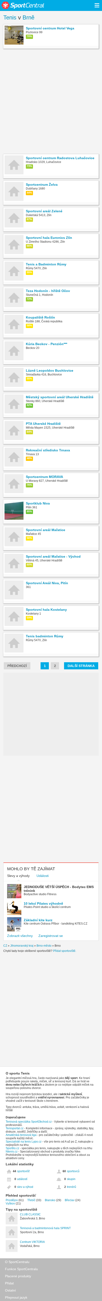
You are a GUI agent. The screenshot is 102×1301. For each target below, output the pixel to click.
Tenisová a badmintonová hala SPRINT (45, 1228)
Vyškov (10, 1203)
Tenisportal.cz (14, 1128)
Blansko (50, 1200)
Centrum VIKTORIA (32, 1242)
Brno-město (44, 945)
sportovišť (23, 1171)
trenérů (71, 1187)
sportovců (73, 1171)
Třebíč (31, 1200)
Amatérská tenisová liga (21, 1135)
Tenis (9, 17)
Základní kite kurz (38, 920)
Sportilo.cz (12, 1148)
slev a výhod (25, 1187)
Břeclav (69, 1200)
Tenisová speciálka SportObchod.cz (29, 1121)
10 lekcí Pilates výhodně (43, 903)
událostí (22, 1179)
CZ (5, 945)
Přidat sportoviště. (64, 951)
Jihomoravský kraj (21, 945)
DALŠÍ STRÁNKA (81, 666)
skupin (71, 1179)
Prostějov (12, 1200)
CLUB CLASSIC (30, 1214)
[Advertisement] (51, 102)
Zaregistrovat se (50, 936)
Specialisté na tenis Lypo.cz (24, 1141)
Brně (28, 17)
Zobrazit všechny (20, 936)
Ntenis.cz (12, 1151)
